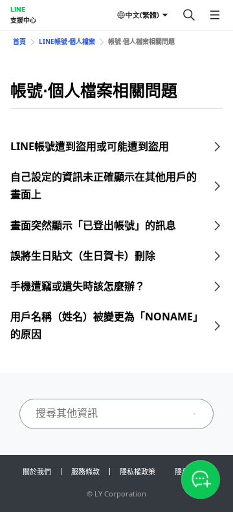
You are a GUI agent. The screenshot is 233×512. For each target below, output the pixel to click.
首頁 (19, 41)
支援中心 (23, 20)
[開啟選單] (215, 15)
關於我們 (37, 471)
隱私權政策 (137, 471)
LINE (17, 9)
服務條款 (85, 471)
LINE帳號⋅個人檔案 (67, 41)
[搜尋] (189, 15)
